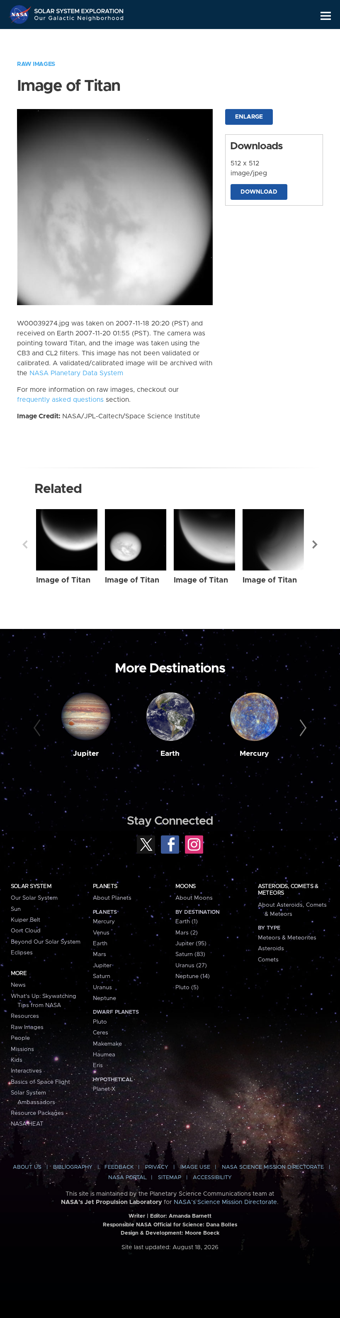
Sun (16, 909)
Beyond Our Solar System (45, 942)
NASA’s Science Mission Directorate (225, 1202)
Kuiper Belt (25, 920)
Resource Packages (37, 1113)
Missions (22, 1049)
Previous (25, 544)
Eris (98, 1065)
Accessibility (212, 1177)
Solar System (31, 886)
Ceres (100, 1033)
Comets (268, 960)
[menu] (325, 16)
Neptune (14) (192, 976)
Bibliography (72, 1167)
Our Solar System (34, 898)
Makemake (107, 1044)
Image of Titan (63, 580)
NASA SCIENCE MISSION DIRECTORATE (273, 1167)
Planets (105, 886)
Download (258, 192)
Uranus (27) (191, 965)
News (18, 985)
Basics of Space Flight (40, 1082)
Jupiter (86, 753)
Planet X (104, 1089)
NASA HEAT (27, 1124)
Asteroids (271, 948)
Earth (170, 753)
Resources (25, 1016)
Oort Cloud (26, 931)
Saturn (101, 976)
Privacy (156, 1167)
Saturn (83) (190, 954)
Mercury (254, 753)
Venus (101, 933)
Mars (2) (186, 933)
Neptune (104, 998)
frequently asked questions (60, 399)
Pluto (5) (187, 987)
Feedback (119, 1167)
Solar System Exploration (79, 9)
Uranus (102, 987)
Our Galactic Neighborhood (79, 20)
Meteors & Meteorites (287, 938)
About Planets (112, 898)
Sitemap (169, 1177)
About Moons (194, 898)
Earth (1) (186, 922)
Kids (16, 1060)
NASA (21, 14)
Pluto (100, 1022)
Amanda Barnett (190, 1216)
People (20, 1038)
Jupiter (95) (190, 944)
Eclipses (22, 953)
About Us (27, 1167)
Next (315, 544)
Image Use (195, 1167)
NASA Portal (127, 1177)
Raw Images (36, 64)
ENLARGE (249, 117)
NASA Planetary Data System (76, 373)
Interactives (26, 1071)
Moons (185, 886)
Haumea (104, 1055)
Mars (99, 954)
